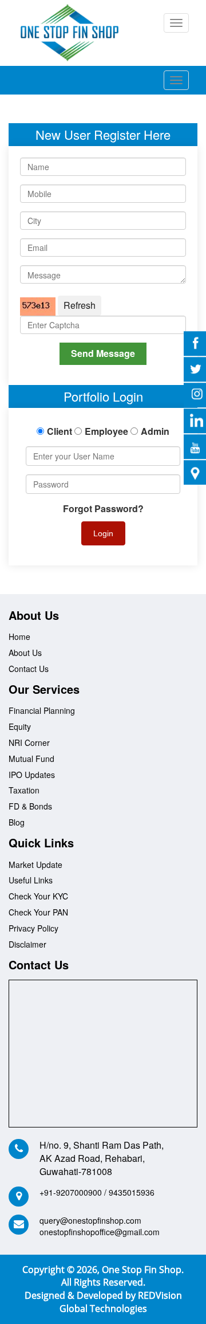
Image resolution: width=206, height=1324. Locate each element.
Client (59, 431)
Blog (17, 822)
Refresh (80, 305)
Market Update (35, 864)
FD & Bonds (30, 806)
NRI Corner (29, 742)
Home (19, 636)
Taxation (24, 790)
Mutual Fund (31, 758)
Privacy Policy (33, 928)
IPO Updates (32, 774)
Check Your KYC (38, 896)
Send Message (103, 353)
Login (103, 533)
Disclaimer (27, 944)
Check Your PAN (38, 912)
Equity (20, 726)
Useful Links (31, 880)
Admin (155, 431)
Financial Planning (42, 710)
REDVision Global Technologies (121, 1302)
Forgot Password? (103, 508)
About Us (25, 652)
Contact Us (29, 668)
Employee (106, 431)
